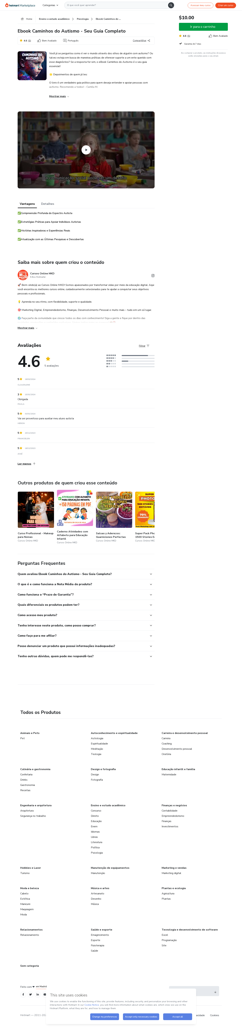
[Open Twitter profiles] (30, 994)
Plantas (166, 899)
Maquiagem (27, 909)
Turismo (25, 873)
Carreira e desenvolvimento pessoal (185, 733)
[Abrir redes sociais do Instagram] (153, 276)
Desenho (96, 899)
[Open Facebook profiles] (23, 994)
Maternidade (169, 774)
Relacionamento (29, 935)
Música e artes (100, 888)
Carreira (166, 738)
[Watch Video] (86, 150)
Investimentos (170, 826)
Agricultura (168, 893)
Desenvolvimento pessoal (177, 749)
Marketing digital (171, 873)
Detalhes (47, 204)
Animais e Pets (30, 733)
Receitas (25, 790)
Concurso (96, 811)
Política (95, 847)
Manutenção (98, 873)
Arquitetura (27, 811)
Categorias (49, 5)
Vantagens (27, 204)
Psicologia (97, 853)
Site (164, 945)
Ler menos (24, 464)
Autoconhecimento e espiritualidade (114, 733)
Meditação (97, 749)
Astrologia (97, 738)
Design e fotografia (103, 769)
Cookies (214, 1015)
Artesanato (97, 893)
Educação (96, 821)
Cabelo (24, 893)
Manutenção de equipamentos (110, 868)
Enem (94, 826)
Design (95, 774)
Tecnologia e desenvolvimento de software (190, 930)
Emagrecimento (100, 935)
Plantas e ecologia (174, 888)
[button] (82, 574)
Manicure (25, 904)
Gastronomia (27, 785)
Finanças (166, 821)
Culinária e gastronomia (35, 769)
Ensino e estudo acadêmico (108, 805)
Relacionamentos (31, 930)
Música (95, 904)
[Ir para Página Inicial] (21, 5)
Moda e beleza (29, 888)
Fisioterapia (97, 945)
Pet (22, 738)
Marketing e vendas (174, 868)
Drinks (23, 780)
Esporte (95, 940)
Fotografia (97, 780)
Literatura (96, 842)
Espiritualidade (99, 743)
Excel (165, 935)
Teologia (96, 754)
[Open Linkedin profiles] (37, 994)
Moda (23, 914)
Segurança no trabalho (33, 816)
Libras (94, 837)
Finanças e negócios (174, 805)
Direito (95, 816)
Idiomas (95, 832)
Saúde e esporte (101, 930)
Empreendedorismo (173, 816)
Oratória (166, 754)
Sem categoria (29, 966)
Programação (169, 940)
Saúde (94, 951)
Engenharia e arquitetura (36, 805)
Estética (25, 899)
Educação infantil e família (178, 769)
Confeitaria (26, 774)
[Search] (171, 5)
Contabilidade (169, 811)
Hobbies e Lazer (30, 868)
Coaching (167, 743)
